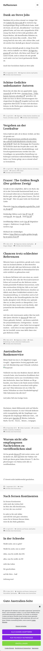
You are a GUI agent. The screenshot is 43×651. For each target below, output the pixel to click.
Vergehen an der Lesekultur (14, 126)
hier (24, 214)
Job (14, 342)
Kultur (21, 171)
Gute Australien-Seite (18, 601)
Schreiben (11, 118)
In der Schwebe (13, 538)
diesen (16, 454)
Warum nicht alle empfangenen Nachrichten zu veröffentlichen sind (17, 444)
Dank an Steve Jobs (16, 15)
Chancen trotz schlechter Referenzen (20, 255)
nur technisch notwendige (21, 638)
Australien (27, 428)
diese (17, 101)
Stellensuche (26, 342)
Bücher (29, 73)
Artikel (25, 116)
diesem (23, 318)
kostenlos (11, 430)
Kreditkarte (18, 430)
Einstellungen (21, 643)
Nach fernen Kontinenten (20, 496)
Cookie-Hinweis (9, 648)
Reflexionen (10, 5)
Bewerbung (6, 342)
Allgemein (23, 73)
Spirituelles (34, 73)
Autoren (13, 171)
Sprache (16, 118)
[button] (40, 607)
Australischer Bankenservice (13, 352)
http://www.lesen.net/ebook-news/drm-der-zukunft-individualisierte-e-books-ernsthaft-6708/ (20, 141)
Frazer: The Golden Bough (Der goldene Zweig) (21, 181)
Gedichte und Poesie (22, 529)
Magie (5, 246)
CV (11, 342)
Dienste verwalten (21, 626)
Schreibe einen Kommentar (13, 75)
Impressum (35, 648)
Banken (5, 430)
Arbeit (31, 340)
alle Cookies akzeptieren (21, 632)
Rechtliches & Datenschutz (23, 648)
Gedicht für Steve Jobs (14, 23)
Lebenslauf (18, 342)
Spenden (16, 418)
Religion (10, 246)
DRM (18, 171)
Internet (29, 169)
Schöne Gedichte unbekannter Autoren (18, 83)
